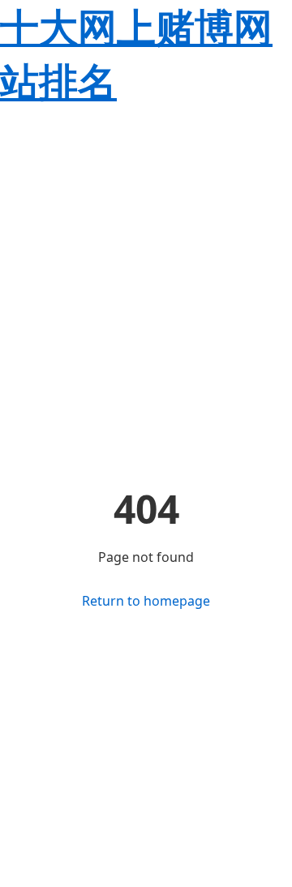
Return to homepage (146, 601)
